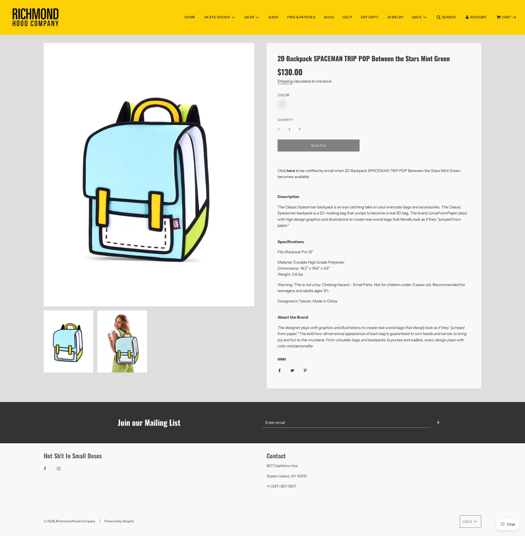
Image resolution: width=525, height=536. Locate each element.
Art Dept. (370, 17)
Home (190, 17)
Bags (273, 17)
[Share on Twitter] (292, 370)
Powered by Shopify (119, 521)
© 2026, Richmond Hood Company (69, 521)
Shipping (285, 81)
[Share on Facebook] (279, 370)
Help (347, 17)
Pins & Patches (301, 17)
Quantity (285, 120)
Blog (329, 17)
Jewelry (395, 17)
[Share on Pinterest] (305, 370)
